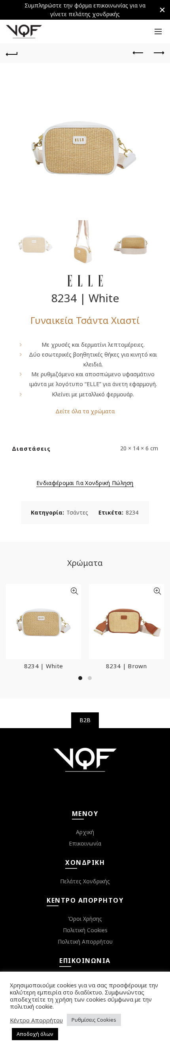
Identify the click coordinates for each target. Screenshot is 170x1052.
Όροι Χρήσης (85, 918)
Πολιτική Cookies (85, 930)
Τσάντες (77, 512)
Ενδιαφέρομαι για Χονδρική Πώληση (85, 483)
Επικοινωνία (85, 843)
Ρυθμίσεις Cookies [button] (94, 1019)
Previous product (138, 53)
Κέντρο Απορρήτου (36, 1020)
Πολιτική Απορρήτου (85, 941)
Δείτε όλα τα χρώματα (85, 411)
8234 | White (43, 666)
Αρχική (85, 832)
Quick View (74, 591)
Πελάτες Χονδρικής (85, 881)
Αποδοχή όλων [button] (35, 1033)
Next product (158, 53)
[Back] (12, 53)
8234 (132, 512)
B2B (85, 720)
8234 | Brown (126, 666)
